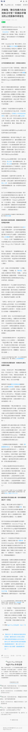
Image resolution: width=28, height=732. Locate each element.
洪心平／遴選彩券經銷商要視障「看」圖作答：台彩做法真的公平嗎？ (14, 713)
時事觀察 (18, 5)
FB (25, 625)
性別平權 (18, 655)
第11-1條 (4, 183)
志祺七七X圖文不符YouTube (11, 493)
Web (21, 625)
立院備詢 (6, 237)
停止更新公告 (8, 5)
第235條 (9, 161)
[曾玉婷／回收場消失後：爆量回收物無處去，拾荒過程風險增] (14, 698)
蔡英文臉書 (8, 216)
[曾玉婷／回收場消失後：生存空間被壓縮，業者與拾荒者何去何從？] (14, 687)
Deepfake (6, 655)
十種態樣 (20, 540)
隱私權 (12, 655)
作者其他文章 (14, 682)
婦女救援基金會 (15, 384)
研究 (20, 507)
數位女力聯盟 (13, 46)
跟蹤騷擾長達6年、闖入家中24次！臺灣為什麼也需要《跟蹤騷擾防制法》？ (14, 646)
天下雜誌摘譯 (18, 602)
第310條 (9, 164)
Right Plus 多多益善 (5, 20)
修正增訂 (22, 116)
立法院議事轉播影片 (20, 358)
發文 (24, 227)
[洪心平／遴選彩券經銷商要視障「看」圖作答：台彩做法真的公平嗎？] (14, 709)
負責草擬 (11, 387)
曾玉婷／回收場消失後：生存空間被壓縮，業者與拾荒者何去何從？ (14, 691)
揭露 (23, 73)
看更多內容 (15, 720)
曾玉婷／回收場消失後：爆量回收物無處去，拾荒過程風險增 (14, 702)
